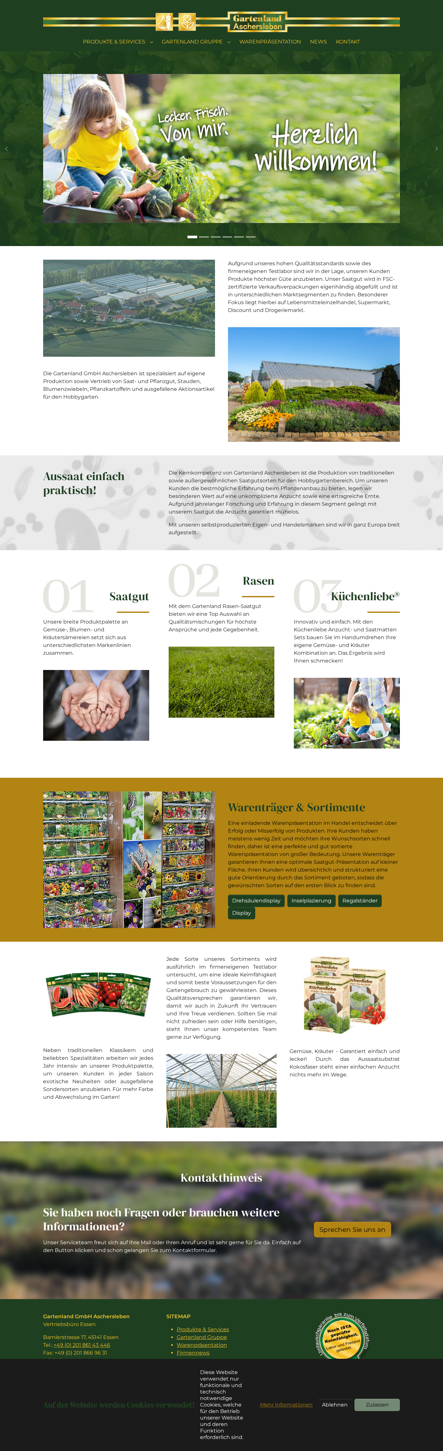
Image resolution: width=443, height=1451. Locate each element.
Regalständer (359, 901)
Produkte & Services (203, 1329)
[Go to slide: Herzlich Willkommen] (192, 237)
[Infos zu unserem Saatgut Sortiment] (96, 705)
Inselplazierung (311, 901)
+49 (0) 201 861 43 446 (82, 1345)
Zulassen (377, 1405)
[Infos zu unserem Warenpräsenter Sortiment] (129, 859)
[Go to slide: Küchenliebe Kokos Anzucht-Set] (251, 237)
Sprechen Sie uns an (352, 1230)
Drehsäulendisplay (256, 901)
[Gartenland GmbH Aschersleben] (221, 21)
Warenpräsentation (202, 1345)
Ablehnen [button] (335, 1405)
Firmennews (193, 1353)
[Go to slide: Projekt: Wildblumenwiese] (216, 237)
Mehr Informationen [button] (286, 1405)
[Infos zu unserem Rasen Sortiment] (222, 682)
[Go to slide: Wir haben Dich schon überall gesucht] (204, 237)
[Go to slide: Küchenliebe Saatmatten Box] (227, 237)
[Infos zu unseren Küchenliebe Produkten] (347, 713)
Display (241, 913)
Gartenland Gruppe (202, 1337)
